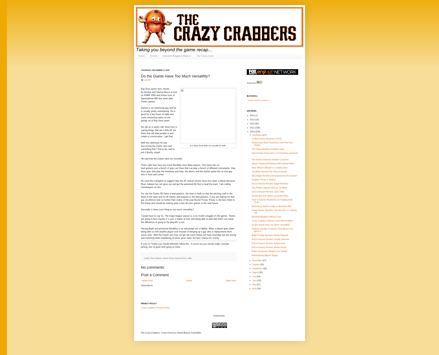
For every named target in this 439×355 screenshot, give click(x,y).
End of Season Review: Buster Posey (269, 247)
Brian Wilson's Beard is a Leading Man (270, 168)
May (254, 284)
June (254, 280)
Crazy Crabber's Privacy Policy (155, 308)
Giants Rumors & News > (258, 100)
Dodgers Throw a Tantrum (264, 180)
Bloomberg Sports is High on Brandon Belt (271, 206)
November (257, 260)
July (254, 276)
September (257, 268)
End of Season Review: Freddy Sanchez (270, 239)
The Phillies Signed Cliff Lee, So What (269, 188)
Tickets (153, 55)
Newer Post (147, 280)
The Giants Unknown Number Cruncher (270, 159)
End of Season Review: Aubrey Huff (268, 243)
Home (141, 55)
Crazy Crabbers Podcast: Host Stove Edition (272, 221)
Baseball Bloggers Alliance (177, 55)
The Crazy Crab (204, 55)
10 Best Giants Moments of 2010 (267, 139)
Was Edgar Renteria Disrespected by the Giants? (274, 176)
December (257, 135)
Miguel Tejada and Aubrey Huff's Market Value (273, 163)
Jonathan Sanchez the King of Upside (269, 171)
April (254, 288)
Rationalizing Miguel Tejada (265, 255)
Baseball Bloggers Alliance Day (266, 217)
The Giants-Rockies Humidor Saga (268, 149)
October (256, 264)
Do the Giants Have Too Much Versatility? (271, 225)
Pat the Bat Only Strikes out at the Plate (270, 196)
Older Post (231, 280)
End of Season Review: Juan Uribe (268, 192)
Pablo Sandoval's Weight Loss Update (269, 251)
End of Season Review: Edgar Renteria (270, 183)
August (255, 272)
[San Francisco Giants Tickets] (254, 83)
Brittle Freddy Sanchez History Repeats (270, 235)
